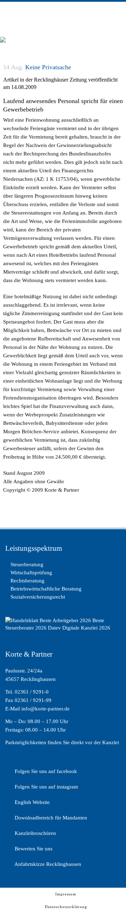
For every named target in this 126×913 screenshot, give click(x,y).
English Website (31, 802)
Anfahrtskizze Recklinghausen (47, 864)
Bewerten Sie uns (32, 848)
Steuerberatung (26, 564)
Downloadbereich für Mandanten (50, 818)
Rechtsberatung (27, 580)
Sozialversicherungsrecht (37, 597)
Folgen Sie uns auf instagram (45, 787)
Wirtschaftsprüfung (31, 572)
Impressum (65, 894)
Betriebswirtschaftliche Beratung (46, 589)
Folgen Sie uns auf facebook (45, 771)
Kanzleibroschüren (34, 833)
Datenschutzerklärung (66, 907)
